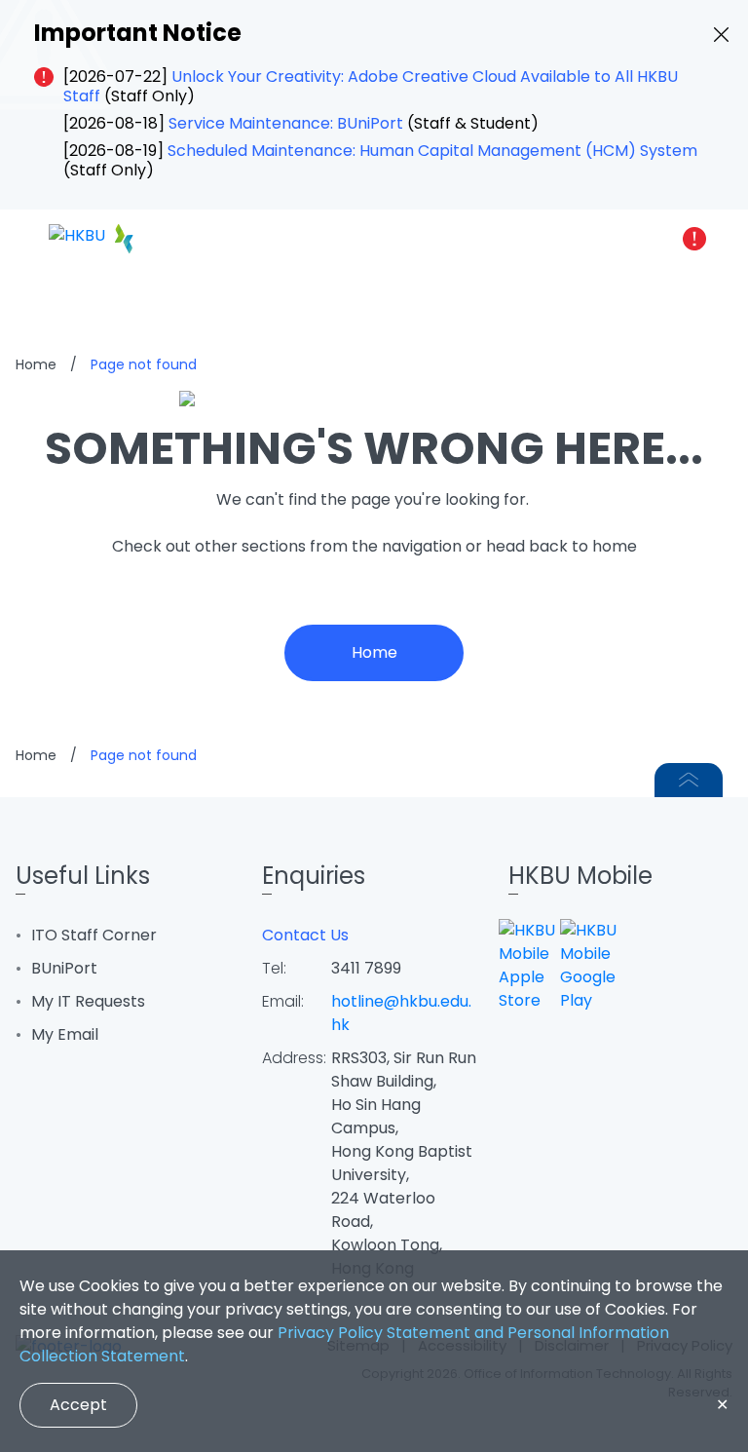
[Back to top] (688, 780)
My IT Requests (88, 1001)
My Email (64, 1034)
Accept (78, 1405)
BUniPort (64, 968)
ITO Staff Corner (94, 935)
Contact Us (305, 935)
